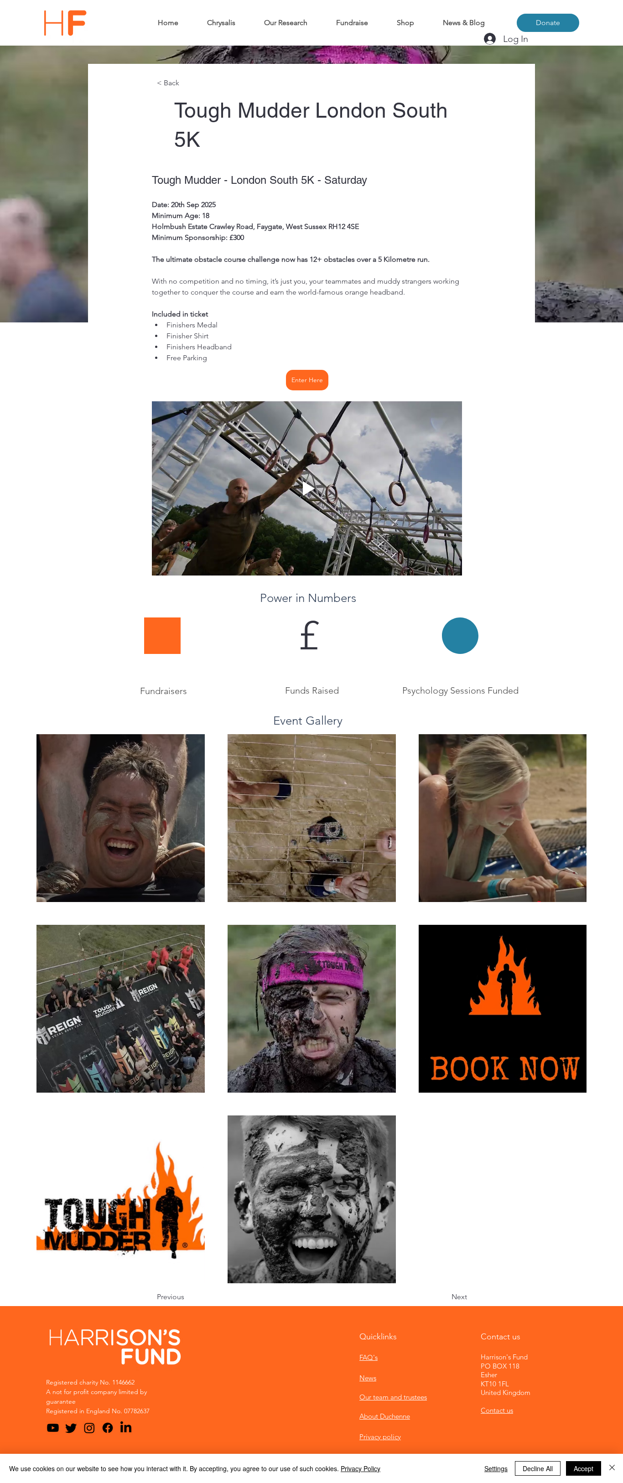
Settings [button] (496, 1468)
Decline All (538, 1468)
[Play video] (307, 488)
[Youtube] (53, 1428)
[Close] (612, 1468)
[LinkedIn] (126, 1428)
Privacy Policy (360, 1468)
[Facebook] (107, 1428)
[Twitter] (71, 1428)
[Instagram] (89, 1428)
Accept (583, 1468)
